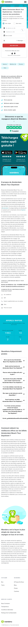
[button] (25, 2)
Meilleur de (13, 64)
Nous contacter (5, 603)
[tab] (8, 24)
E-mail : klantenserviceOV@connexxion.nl (12, 286)
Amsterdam (5, 208)
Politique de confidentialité (8, 612)
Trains (2, 585)
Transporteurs (5, 606)
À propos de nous (19, 582)
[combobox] (14, 28)
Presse (16, 588)
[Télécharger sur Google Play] (20, 152)
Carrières (16, 591)
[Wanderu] (7, 2)
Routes (21, 64)
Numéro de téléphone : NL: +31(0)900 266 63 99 (14, 284)
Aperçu (5, 64)
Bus (2, 582)
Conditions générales (7, 609)
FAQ (5, 68)
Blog (15, 585)
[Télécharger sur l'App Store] (6, 152)
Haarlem (23, 210)
